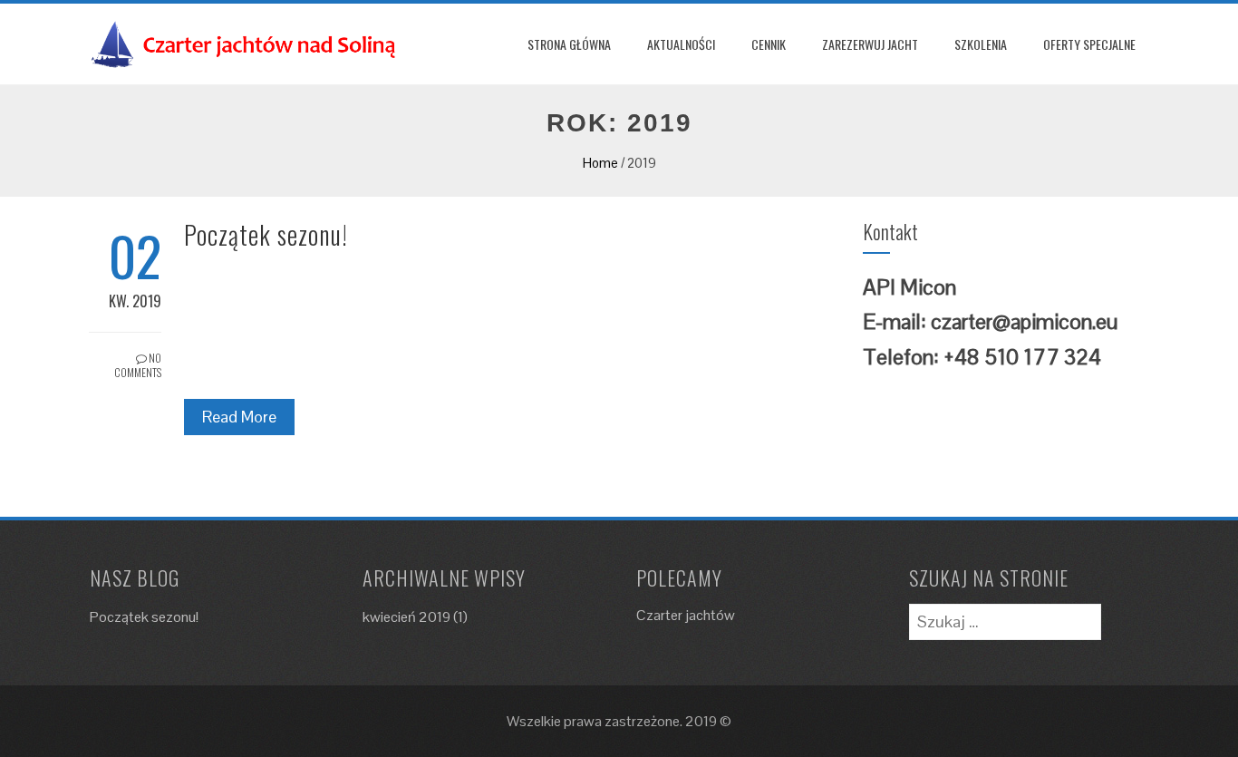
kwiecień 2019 (406, 616)
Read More (239, 416)
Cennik (768, 43)
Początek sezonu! (266, 234)
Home (600, 162)
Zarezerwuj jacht (870, 43)
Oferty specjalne (1089, 43)
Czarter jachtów (685, 615)
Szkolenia (980, 43)
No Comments (137, 365)
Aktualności (681, 43)
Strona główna (569, 43)
